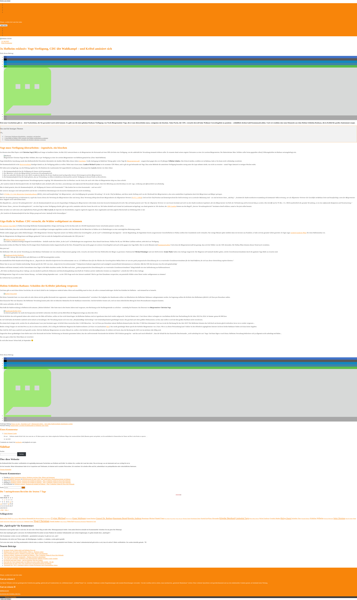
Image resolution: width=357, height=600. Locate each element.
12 (10, 502)
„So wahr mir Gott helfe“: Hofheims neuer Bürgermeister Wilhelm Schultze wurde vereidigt (31, 558)
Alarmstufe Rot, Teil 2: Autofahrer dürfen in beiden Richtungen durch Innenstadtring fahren (31, 565)
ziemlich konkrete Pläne (299, 233)
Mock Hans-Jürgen (254, 518)
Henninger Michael (148, 518)
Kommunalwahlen (164, 245)
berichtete (82, 161)
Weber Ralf (70, 521)
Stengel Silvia (7, 521)
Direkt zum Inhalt (5, 1)
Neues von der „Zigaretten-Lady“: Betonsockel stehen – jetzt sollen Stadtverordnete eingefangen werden (42, 424)
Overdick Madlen (275, 518)
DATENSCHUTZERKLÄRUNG (10, 594)
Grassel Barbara (91, 518)
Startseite (6, 28)
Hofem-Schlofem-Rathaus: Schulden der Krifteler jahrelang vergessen (25, 140)
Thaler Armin (13, 521)
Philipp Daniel (285, 518)
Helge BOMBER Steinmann (12, 479)
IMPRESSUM (4, 591)
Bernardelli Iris (31, 518)
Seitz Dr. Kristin (349, 518)
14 (1, 504)
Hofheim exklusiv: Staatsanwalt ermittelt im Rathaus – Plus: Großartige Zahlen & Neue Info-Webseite (41, 481)
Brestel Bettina (40, 518)
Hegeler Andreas (134, 518)
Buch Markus (48, 518)
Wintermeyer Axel (91, 521)
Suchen (2, 451)
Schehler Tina (296, 518)
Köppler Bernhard (227, 518)
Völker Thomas (63, 521)
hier (107, 326)
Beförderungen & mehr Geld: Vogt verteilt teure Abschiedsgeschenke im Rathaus (46, 479)
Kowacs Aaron (186, 518)
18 (8, 504)
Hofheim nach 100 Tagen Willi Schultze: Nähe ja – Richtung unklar (24, 552)
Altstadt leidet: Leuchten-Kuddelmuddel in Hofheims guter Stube (29, 425)
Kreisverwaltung (25, 164)
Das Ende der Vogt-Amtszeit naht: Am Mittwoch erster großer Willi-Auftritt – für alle (29, 562)
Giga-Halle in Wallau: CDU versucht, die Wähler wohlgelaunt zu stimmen (26, 138)
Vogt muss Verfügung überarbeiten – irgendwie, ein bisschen (23, 136)
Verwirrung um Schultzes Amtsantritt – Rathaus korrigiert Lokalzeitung (24, 557)
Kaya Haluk (167, 518)
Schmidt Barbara (305, 518)
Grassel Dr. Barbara (104, 518)
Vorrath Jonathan (55, 521)
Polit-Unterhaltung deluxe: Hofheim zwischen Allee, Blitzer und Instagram (33, 477)
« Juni (2, 510)
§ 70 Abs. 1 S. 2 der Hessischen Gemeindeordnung (20, 194)
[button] (5, 57)
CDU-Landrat (171, 206)
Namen (6, 32)
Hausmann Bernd (120, 518)
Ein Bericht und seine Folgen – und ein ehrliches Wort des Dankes (23, 560)
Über (5, 30)
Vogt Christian (41, 521)
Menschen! (7, 34)
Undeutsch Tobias (28, 521)
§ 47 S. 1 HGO (137, 197)
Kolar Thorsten (179, 518)
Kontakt (6, 35)
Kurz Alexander (213, 518)
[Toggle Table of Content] (1, 133)
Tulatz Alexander (20, 521)
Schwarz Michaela (328, 518)
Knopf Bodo (173, 518)
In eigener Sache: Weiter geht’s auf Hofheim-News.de (19, 550)
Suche (2, 487)
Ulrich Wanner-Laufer (10, 433)
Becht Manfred (22, 518)
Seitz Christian (339, 518)
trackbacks (19, 442)
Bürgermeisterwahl (133, 161)
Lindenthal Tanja (242, 518)
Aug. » (7, 510)
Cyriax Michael (58, 518)
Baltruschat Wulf (5, 518)
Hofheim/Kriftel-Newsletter (25, 17)
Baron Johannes (15, 518)
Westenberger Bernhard (80, 521)
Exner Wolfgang (79, 518)
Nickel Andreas (264, 518)
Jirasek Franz (159, 518)
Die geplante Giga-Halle (8, 226)
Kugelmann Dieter (196, 518)
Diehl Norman (69, 518)
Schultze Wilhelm (317, 518)
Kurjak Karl (204, 518)
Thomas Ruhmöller (5, 469)
